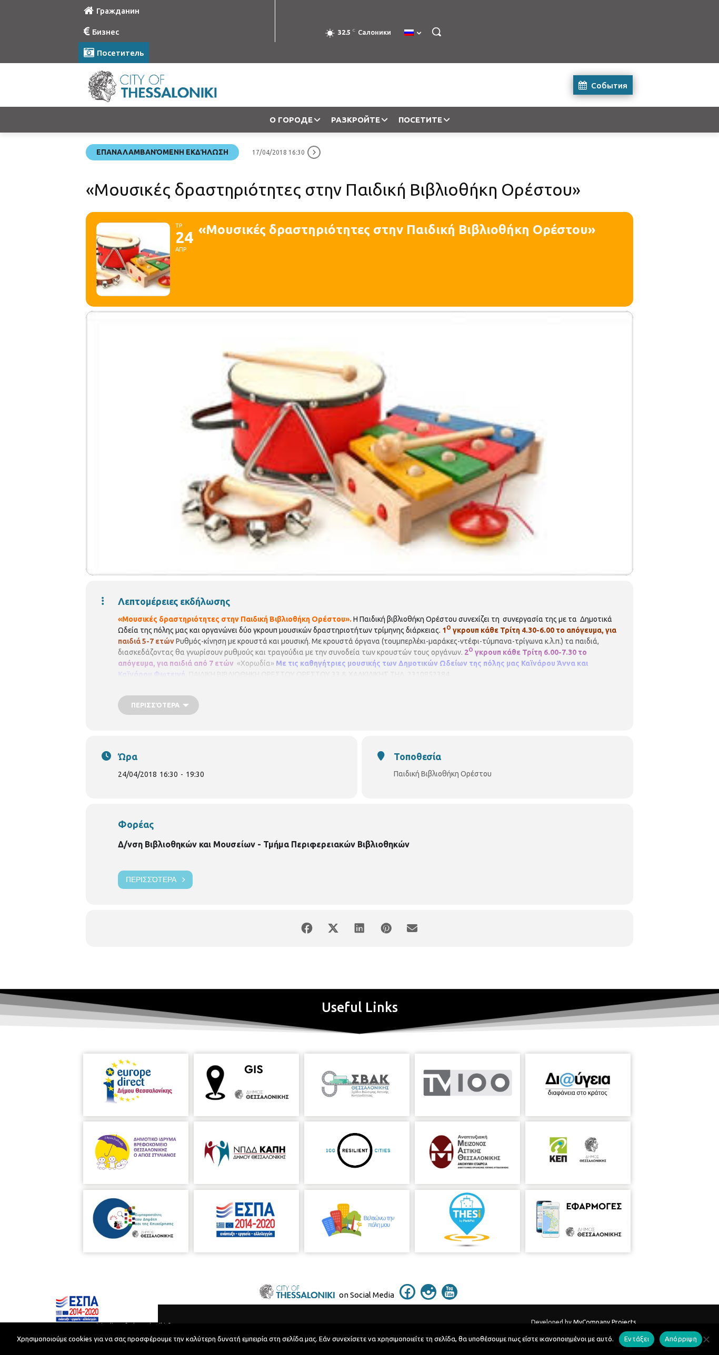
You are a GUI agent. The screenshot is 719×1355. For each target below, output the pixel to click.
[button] (436, 31)
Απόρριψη (681, 1338)
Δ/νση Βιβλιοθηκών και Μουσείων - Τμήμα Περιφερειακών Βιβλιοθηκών (264, 844)
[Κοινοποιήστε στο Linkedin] (359, 928)
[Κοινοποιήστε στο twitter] (333, 928)
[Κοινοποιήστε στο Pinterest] (386, 928)
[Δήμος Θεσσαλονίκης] (162, 85)
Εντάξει (636, 1338)
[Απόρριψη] (706, 1339)
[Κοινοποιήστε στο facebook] (307, 928)
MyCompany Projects (604, 1322)
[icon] (407, 1296)
